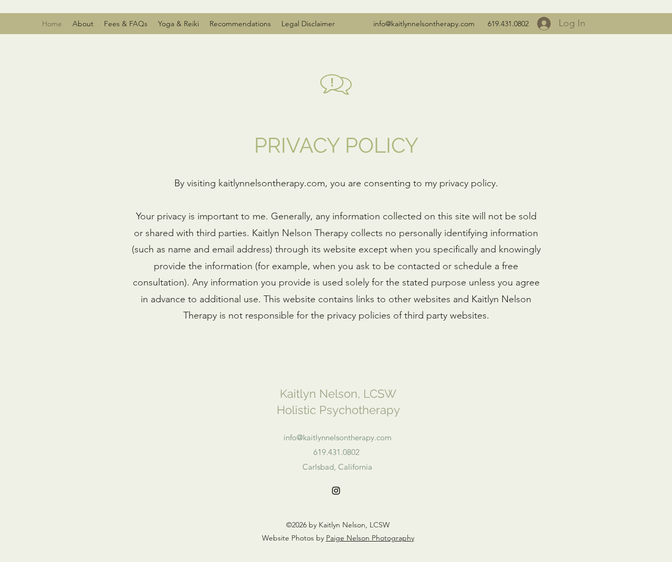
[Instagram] (336, 490)
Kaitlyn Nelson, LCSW (338, 393)
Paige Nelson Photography (370, 538)
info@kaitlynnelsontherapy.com (424, 23)
